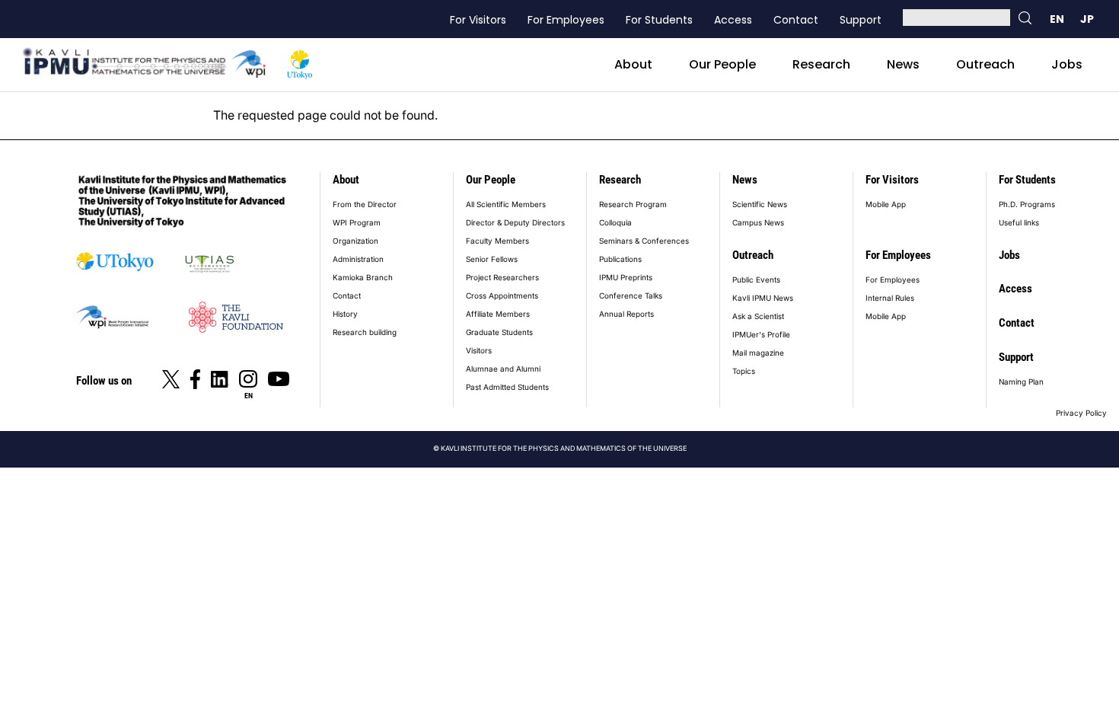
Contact (795, 19)
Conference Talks (630, 295)
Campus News (758, 222)
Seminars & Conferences (644, 240)
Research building (365, 332)
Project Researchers (502, 277)
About (633, 64)
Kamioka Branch (363, 277)
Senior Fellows (492, 258)
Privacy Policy (1081, 412)
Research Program (633, 204)
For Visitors (478, 19)
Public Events (756, 279)
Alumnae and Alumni (503, 368)
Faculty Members (497, 240)
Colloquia (615, 222)
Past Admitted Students (507, 386)
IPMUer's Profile (761, 334)
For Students (659, 19)
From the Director (365, 204)
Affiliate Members (498, 313)
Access (733, 19)
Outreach (985, 64)
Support (860, 19)
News (903, 64)
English (1056, 19)
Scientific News (759, 204)
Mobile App (886, 204)
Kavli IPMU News (762, 297)
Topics (743, 370)
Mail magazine (758, 352)
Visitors (479, 350)
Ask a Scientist (758, 316)
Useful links (1019, 222)
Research (821, 64)
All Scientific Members (506, 204)
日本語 (1087, 19)
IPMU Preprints (625, 277)
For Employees (566, 19)
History (345, 313)
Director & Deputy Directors (515, 222)
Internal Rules (890, 297)
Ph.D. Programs (1027, 204)
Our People (722, 64)
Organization (355, 240)
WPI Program (357, 222)
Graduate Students (499, 332)
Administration (358, 258)
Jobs (1066, 64)
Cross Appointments (502, 295)
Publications (620, 258)
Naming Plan (1021, 381)
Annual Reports (626, 313)
